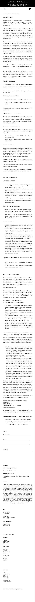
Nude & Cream (6, 561)
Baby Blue (5, 550)
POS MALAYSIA (6, 525)
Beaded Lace (5, 575)
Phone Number (6, 434)
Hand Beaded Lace (6, 580)
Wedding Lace (6, 579)
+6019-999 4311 (11, 473)
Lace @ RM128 (6, 574)
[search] (23, 8)
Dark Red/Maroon (6, 541)
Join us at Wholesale (7, 581)
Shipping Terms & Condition (9, 517)
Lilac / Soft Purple (6, 551)
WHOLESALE (6, 513)
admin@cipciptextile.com (11, 468)
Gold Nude (5, 559)
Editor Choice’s (6, 577)
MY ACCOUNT (6, 512)
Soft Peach (5, 553)
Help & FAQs (6, 516)
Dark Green (5, 542)
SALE (4, 572)
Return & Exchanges (7, 518)
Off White (5, 558)
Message (5, 439)
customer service (16, 295)
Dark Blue (5, 540)
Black (4, 543)
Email (4, 431)
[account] (25, 8)
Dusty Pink (5, 549)
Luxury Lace (5, 576)
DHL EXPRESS (6, 524)
